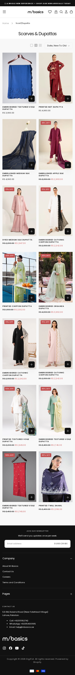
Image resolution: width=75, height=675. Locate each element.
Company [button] (8, 558)
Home (5, 23)
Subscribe (61, 543)
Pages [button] (6, 594)
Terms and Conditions (13, 582)
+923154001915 (28, 623)
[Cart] (71, 11)
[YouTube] (17, 648)
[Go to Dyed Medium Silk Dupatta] (19, 210)
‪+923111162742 (21, 620)
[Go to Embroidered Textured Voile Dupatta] (19, 78)
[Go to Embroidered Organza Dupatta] (55, 277)
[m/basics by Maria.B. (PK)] (15, 638)
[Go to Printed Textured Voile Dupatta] (19, 410)
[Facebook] (11, 648)
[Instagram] (4, 648)
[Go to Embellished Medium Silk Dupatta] (19, 144)
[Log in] (66, 11)
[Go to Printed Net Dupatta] (55, 78)
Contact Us (8, 571)
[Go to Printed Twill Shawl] (55, 476)
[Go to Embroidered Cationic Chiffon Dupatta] (55, 210)
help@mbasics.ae (25, 627)
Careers (6, 576)
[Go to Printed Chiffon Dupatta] (19, 277)
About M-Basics (10, 566)
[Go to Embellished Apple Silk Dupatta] (55, 144)
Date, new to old (56, 45)
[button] (4, 12)
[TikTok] (23, 648)
